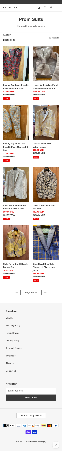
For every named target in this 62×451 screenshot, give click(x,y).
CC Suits (10, 7)
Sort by (7, 35)
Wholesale (11, 355)
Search (9, 318)
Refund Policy (12, 333)
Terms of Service (14, 348)
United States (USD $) (30, 415)
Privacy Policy (12, 340)
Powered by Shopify (38, 442)
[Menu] (57, 8)
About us (10, 363)
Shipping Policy (13, 325)
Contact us (11, 371)
